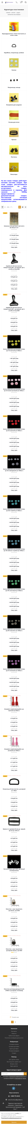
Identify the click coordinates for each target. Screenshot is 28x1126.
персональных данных (20, 1078)
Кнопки (14, 70)
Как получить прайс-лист (14, 1061)
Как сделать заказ (14, 1059)
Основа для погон (13, 122)
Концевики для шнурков (14, 105)
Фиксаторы (13, 174)
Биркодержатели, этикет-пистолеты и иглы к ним (14, 34)
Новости (14, 1033)
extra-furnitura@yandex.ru (15, 1100)
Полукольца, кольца (14, 87)
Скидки (14, 1053)
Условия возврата (14, 1051)
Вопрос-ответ (14, 1064)
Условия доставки (14, 1046)
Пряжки (14, 139)
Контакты (14, 1031)
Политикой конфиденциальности (17, 1076)
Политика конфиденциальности (14, 1038)
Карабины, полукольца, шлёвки (14, 52)
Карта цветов (14, 1066)
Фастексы (14, 157)
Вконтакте (13, 1088)
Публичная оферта (14, 1035)
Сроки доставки (14, 1048)
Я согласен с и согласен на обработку (14, 1077)
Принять (14, 1122)
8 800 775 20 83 (15, 1096)
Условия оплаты (14, 1044)
